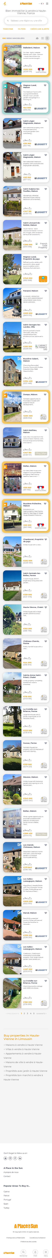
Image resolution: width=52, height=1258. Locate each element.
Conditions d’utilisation (38, 1238)
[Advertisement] (26, 1112)
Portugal (7, 1200)
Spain (6, 1204)
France (6, 1196)
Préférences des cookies (28, 1241)
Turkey (6, 1208)
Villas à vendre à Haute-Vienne (22, 1049)
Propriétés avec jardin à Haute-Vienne (26, 1071)
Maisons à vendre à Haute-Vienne (24, 1045)
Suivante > (41, 1014)
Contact (7, 1176)
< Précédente (12, 1014)
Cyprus (6, 1191)
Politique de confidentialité (16, 1238)
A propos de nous (11, 1172)
